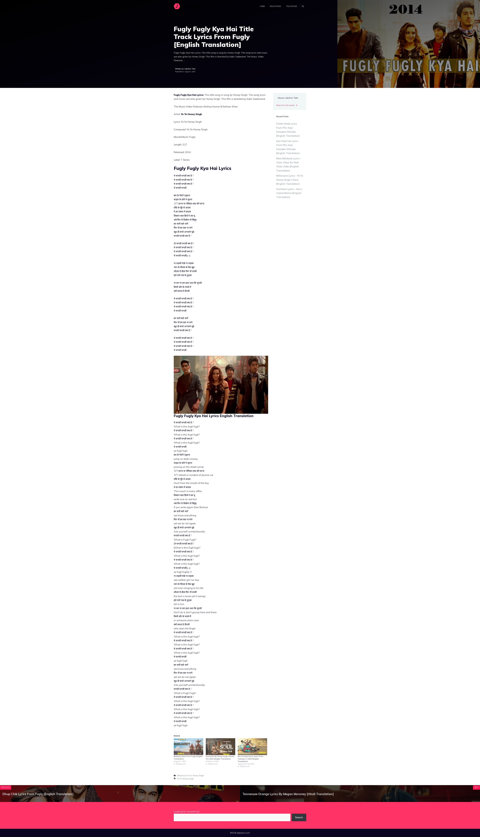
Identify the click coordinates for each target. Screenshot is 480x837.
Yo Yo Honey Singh (191, 114)
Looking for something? (187, 811)
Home (262, 6)
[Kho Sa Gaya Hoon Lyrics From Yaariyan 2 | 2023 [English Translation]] (252, 746)
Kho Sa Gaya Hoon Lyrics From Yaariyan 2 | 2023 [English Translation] (250, 758)
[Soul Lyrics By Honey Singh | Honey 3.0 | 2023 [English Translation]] (220, 746)
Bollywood (275, 6)
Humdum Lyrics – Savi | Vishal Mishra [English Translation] (289, 193)
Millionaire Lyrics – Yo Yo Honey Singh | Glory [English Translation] (289, 179)
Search (299, 817)
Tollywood (291, 6)
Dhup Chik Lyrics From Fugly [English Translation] (38, 794)
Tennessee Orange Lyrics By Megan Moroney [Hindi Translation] (288, 794)
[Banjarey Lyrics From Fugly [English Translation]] (188, 746)
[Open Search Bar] (303, 6)
